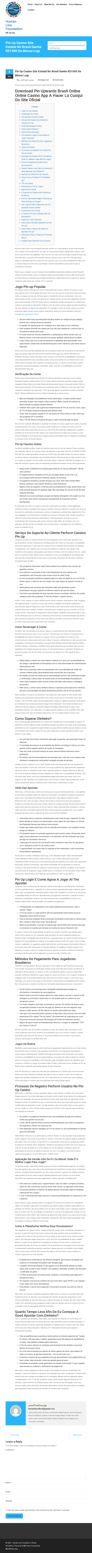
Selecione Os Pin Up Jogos (32, 186)
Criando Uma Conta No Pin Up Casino (35, 241)
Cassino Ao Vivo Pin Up (30, 211)
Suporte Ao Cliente (28, 189)
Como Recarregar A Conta (31, 126)
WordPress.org (12, 1549)
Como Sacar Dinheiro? (30, 129)
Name (8, 1483)
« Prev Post (14, 1435)
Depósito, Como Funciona (31, 220)
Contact (31, 10)
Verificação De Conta (29, 114)
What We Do (49, 4)
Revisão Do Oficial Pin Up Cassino (34, 174)
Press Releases (75, 4)
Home (30, 4)
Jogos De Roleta (28, 147)
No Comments (58, 80)
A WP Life (26, 1546)
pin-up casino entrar (30, 314)
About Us (38, 4)
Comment (10, 1450)
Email (8, 1492)
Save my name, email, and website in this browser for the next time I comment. (39, 1510)
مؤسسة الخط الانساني (26, 80)
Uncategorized (43, 80)
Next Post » (77, 1435)
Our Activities (61, 4)
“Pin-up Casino (27, 183)
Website (9, 1501)
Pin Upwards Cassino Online (32, 117)
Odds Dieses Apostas (30, 132)
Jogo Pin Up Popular (29, 111)
